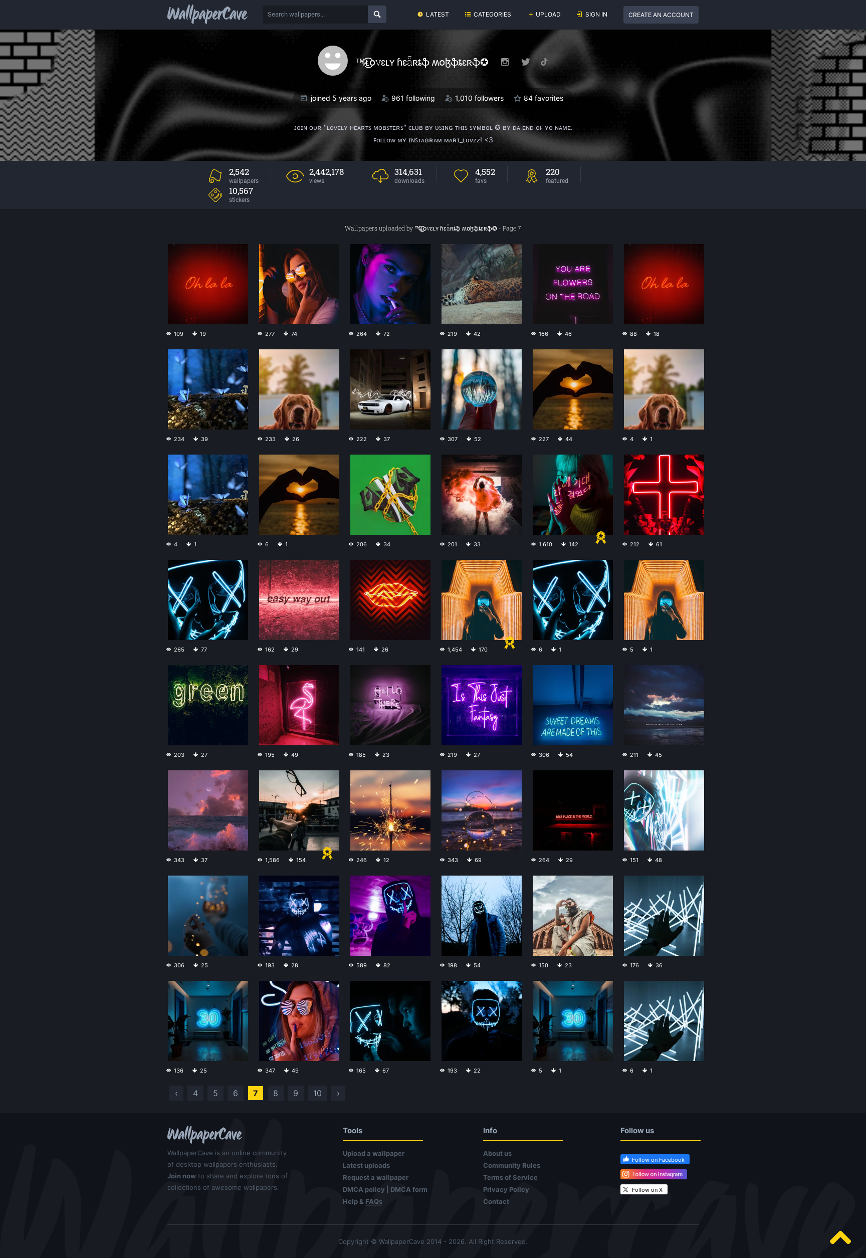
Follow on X (647, 1189)
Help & (362, 1201)
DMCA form (408, 1189)
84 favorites (543, 98)
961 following (413, 98)
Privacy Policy (506, 1189)
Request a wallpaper (375, 1177)
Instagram (505, 62)
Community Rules (511, 1165)
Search (377, 14)
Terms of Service (510, 1177)
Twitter (525, 62)
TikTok (544, 62)
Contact (496, 1201)
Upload (548, 14)
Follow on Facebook (658, 1159)
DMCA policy (364, 1189)
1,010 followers (479, 98)
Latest (437, 14)
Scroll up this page (840, 1237)
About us (497, 1153)
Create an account (661, 15)
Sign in (596, 14)
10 (317, 1093)
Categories (492, 14)
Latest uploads (366, 1165)
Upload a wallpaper (373, 1153)
